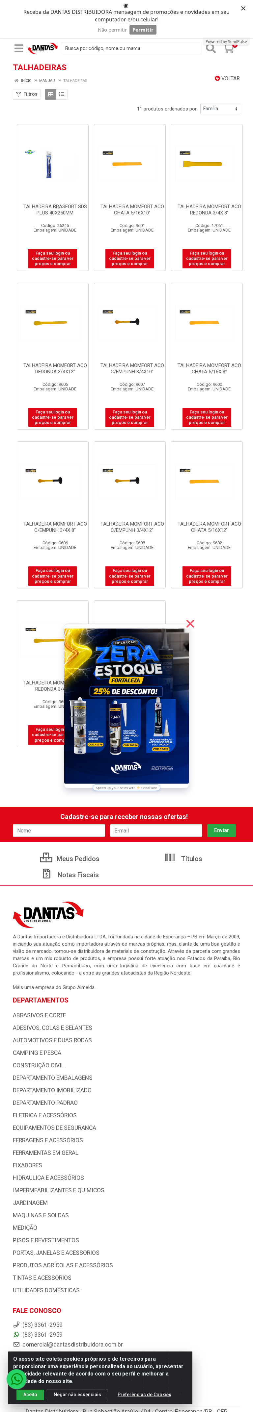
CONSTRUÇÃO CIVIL (38, 1065)
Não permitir (112, 29)
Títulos (191, 859)
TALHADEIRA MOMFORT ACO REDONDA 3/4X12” (55, 368)
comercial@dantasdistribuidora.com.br (72, 1344)
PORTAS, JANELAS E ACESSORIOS (56, 1253)
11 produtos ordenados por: (167, 109)
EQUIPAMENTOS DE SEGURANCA (54, 1128)
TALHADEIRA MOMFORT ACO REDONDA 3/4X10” (55, 686)
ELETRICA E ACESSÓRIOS (45, 1115)
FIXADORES (27, 1165)
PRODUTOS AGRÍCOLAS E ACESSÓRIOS (63, 1265)
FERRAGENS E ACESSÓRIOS (48, 1140)
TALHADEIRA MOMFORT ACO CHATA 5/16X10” (132, 210)
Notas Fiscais (77, 875)
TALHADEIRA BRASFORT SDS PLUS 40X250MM (55, 210)
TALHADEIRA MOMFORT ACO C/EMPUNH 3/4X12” (132, 527)
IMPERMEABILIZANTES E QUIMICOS (58, 1190)
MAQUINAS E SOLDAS (41, 1215)
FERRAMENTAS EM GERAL (45, 1153)
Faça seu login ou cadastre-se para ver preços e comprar (52, 258)
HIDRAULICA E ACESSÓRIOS (48, 1178)
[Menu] (19, 48)
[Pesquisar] (211, 48)
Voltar (230, 78)
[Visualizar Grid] (50, 94)
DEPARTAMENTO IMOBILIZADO (52, 1090)
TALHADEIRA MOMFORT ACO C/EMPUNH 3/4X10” (132, 368)
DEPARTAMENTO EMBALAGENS (53, 1078)
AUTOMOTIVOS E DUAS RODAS (52, 1040)
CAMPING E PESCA (37, 1053)
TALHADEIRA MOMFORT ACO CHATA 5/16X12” (209, 527)
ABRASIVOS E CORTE (39, 1015)
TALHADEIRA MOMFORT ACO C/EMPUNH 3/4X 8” (55, 527)
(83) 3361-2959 (42, 1334)
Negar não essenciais (77, 1394)
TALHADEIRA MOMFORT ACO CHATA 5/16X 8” (209, 368)
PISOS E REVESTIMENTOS (46, 1240)
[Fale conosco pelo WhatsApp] (16, 1379)
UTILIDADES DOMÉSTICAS (46, 1290)
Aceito (30, 1394)
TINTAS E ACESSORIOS (42, 1278)
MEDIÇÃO (25, 1228)
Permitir (143, 29)
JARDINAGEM (30, 1203)
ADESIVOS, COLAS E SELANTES (52, 1028)
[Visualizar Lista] (62, 94)
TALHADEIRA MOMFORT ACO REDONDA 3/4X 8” (209, 210)
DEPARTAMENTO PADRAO (45, 1103)
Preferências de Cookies (144, 1394)
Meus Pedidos (77, 859)
